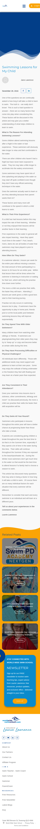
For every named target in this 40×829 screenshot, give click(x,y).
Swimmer (6, 781)
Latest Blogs (7, 805)
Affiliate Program (9, 762)
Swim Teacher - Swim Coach (14, 771)
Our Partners (7, 752)
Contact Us (6, 757)
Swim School (7, 776)
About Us (6, 747)
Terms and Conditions (21, 825)
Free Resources (8, 795)
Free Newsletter (8, 800)
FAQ (4, 810)
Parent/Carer (7, 786)
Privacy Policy (29, 823)
